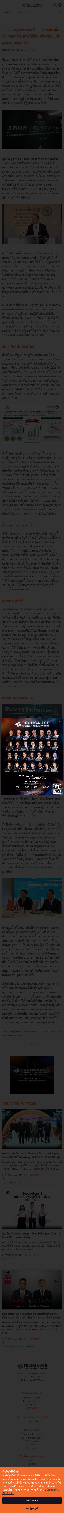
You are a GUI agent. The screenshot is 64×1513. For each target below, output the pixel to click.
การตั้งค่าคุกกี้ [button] (32, 1508)
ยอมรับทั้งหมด (32, 1500)
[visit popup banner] (32, 756)
